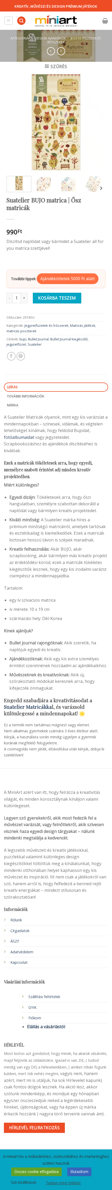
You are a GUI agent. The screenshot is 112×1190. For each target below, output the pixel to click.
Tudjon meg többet (63, 1182)
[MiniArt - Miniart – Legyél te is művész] (56, 20)
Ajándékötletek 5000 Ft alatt (67, 278)
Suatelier (35, 344)
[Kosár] (105, 20)
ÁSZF (14, 941)
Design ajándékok (50, 38)
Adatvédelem (21, 951)
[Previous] (15, 122)
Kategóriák (20, 38)
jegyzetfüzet (16, 344)
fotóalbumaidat (19, 437)
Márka (12, 405)
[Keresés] (21, 20)
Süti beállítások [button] (23, 1182)
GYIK (32, 1007)
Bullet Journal (38, 339)
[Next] (97, 122)
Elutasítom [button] (79, 1171)
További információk (25, 396)
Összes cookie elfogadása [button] (36, 1171)
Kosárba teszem (57, 298)
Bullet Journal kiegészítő (69, 339)
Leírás (12, 387)
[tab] (56, 387)
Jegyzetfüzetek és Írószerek (74, 40)
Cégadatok (19, 930)
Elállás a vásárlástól (46, 1027)
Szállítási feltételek (44, 996)
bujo (23, 339)
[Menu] (8, 20)
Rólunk (16, 919)
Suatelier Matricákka (28, 706)
